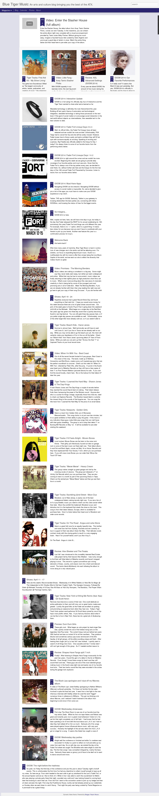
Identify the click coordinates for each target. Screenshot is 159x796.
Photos (31, 10)
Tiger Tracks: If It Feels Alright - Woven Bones (75, 438)
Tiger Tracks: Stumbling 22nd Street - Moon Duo (76, 494)
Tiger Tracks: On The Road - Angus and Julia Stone (77, 523)
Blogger (87, 794)
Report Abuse (94, 794)
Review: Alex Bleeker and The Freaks (71, 551)
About (38, 10)
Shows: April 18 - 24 (63, 296)
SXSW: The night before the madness (43, 765)
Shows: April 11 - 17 (35, 579)
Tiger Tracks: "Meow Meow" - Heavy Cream (74, 466)
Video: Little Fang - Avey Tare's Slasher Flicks (65, 80)
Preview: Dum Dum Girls (65, 624)
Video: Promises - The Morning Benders (72, 268)
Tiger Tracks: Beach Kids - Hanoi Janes (72, 324)
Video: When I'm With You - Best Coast (72, 353)
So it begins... (60, 211)
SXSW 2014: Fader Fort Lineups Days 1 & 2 (74, 155)
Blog (16, 10)
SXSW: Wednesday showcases (68, 709)
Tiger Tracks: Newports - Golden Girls (71, 409)
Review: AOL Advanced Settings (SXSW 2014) (93, 80)
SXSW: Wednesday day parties (68, 737)
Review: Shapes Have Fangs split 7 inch (72, 652)
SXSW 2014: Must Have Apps (68, 183)
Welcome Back (61, 240)
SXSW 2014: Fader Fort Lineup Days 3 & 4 (73, 126)
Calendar (23, 10)
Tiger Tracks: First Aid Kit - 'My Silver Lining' (36, 79)
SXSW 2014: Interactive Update (68, 98)
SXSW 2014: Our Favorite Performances (125, 79)
